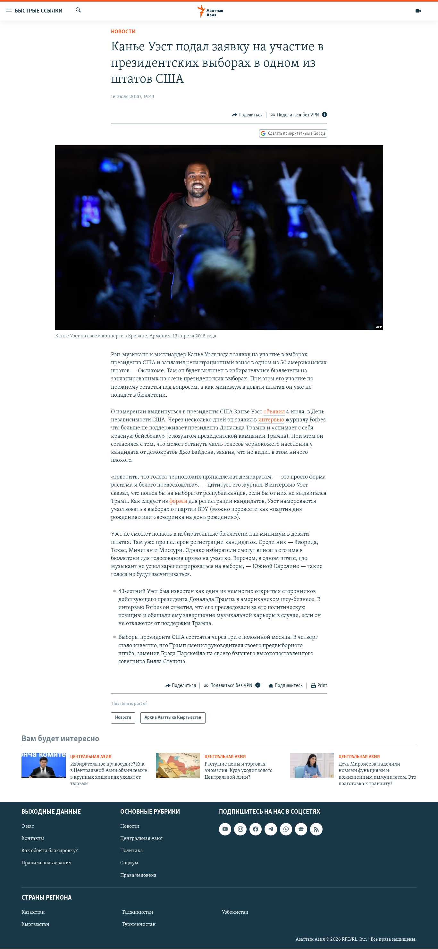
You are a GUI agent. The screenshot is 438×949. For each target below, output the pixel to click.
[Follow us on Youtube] (225, 829)
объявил (274, 412)
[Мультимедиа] (418, 10)
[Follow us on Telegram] (271, 829)
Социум (129, 863)
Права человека (138, 875)
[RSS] (316, 829)
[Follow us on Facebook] (255, 829)
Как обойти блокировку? (49, 851)
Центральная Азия (91, 757)
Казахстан (33, 912)
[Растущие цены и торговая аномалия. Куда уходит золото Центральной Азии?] (178, 765)
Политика (131, 851)
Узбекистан (235, 912)
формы (178, 501)
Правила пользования (46, 863)
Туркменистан (139, 924)
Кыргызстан (35, 924)
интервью (271, 420)
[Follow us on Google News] (301, 829)
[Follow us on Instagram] (240, 829)
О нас (27, 826)
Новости (123, 32)
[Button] (247, 115)
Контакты (32, 839)
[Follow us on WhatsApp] (286, 829)
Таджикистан (137, 912)
